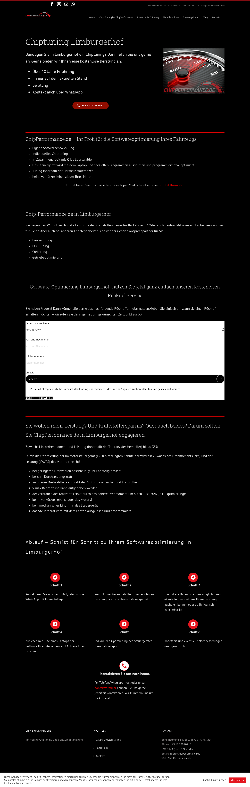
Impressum (102, 747)
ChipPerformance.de (179, 758)
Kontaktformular (172, 185)
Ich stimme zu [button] (237, 780)
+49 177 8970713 (180, 744)
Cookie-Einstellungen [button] (214, 780)
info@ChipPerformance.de (212, 5)
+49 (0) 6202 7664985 (180, 748)
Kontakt (100, 756)
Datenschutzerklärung (108, 739)
